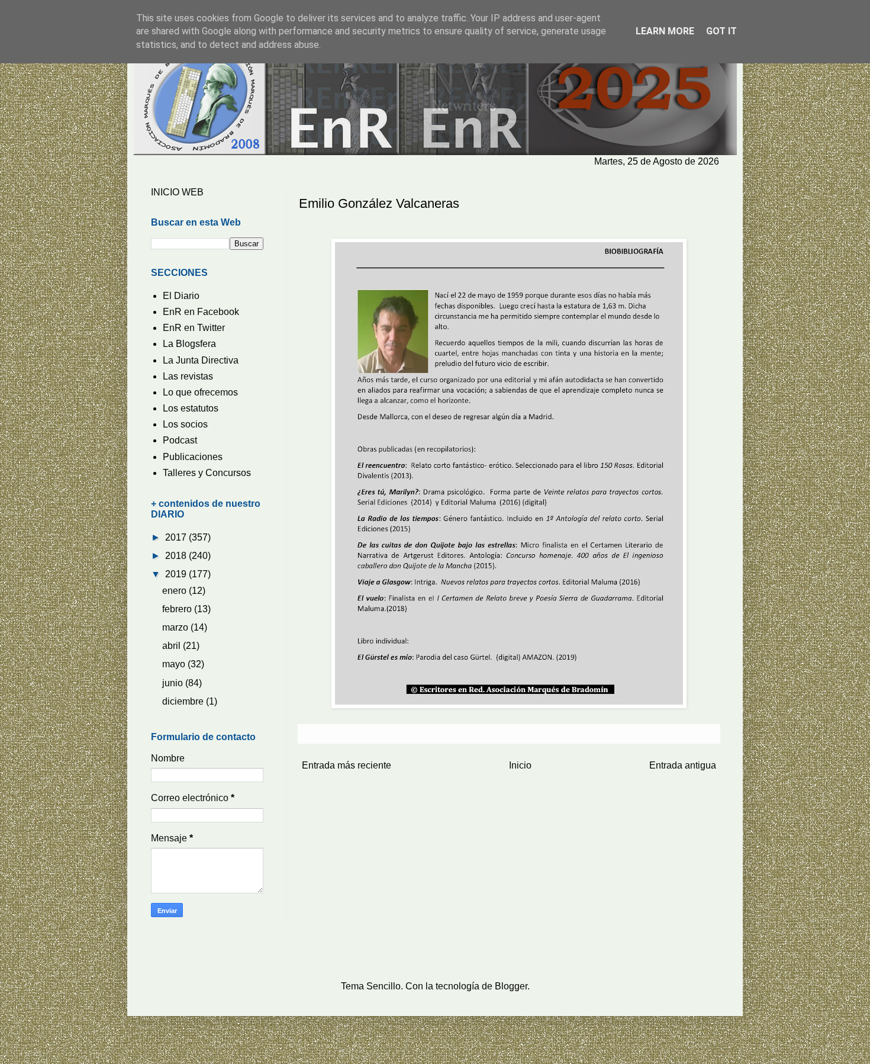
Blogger (511, 986)
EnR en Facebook (201, 312)
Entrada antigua (682, 765)
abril (172, 646)
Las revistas (188, 376)
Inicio (520, 765)
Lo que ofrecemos (200, 392)
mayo (175, 664)
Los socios (185, 424)
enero (175, 591)
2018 (177, 556)
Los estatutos (190, 408)
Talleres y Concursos (207, 473)
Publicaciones (193, 457)
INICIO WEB (177, 192)
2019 (177, 574)
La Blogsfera (189, 344)
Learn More (665, 31)
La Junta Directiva (201, 360)
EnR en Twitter (194, 328)
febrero (178, 609)
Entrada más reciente (346, 765)
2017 (177, 537)
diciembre (184, 701)
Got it (721, 31)
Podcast (180, 440)
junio (173, 683)
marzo (176, 627)
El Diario (181, 296)
